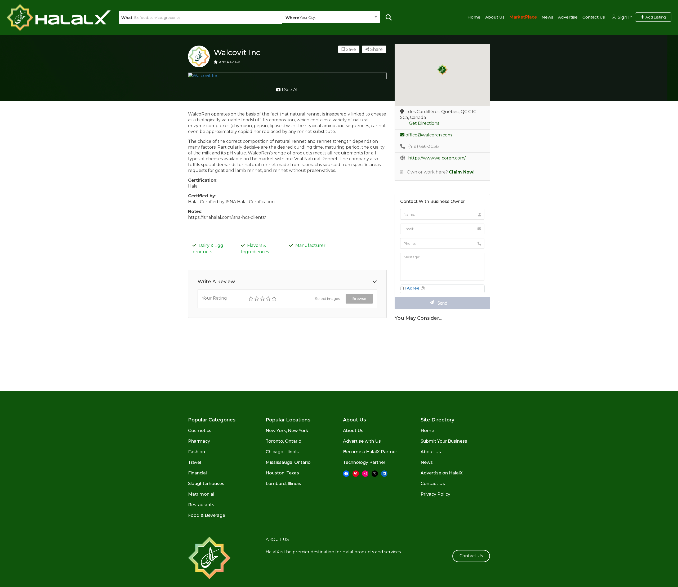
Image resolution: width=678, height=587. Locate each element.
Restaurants (201, 504)
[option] (287, 76)
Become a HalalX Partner (370, 451)
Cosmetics (199, 430)
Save (350, 49)
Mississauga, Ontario (288, 462)
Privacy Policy (435, 494)
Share (376, 49)
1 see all (289, 89)
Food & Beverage (206, 515)
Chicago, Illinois (282, 451)
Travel (194, 462)
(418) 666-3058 (423, 146)
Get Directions (424, 123)
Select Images (327, 298)
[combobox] (331, 17)
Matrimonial (201, 494)
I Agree (412, 288)
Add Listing (655, 17)
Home (473, 17)
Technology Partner (364, 462)
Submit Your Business (444, 441)
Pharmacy (199, 441)
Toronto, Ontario (283, 441)
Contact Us (593, 17)
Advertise (568, 17)
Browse (359, 298)
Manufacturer (310, 245)
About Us (495, 17)
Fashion (196, 451)
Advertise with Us (362, 441)
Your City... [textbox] (308, 17)
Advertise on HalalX (442, 472)
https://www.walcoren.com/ (437, 158)
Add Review (229, 62)
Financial (197, 472)
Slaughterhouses (206, 483)
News (547, 17)
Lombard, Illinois (283, 483)
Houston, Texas (282, 472)
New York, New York (287, 430)
